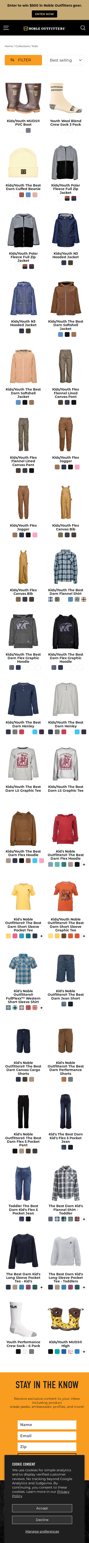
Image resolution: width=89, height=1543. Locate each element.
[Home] (44, 28)
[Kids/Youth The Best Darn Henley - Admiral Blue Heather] (28, 731)
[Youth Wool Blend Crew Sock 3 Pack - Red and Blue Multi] (63, 130)
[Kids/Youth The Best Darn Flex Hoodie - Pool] (35, 860)
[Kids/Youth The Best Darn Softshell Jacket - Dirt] (73, 334)
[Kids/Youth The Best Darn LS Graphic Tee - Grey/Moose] (15, 796)
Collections (22, 46)
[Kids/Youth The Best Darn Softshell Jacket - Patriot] (60, 334)
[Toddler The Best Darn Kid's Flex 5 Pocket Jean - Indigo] (28, 1219)
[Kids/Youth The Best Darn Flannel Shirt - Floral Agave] (77, 599)
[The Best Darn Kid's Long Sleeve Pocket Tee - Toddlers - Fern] (77, 1287)
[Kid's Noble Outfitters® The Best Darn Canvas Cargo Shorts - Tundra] (25, 1079)
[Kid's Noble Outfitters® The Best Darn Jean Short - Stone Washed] (63, 1004)
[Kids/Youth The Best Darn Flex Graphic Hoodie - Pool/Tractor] (25, 667)
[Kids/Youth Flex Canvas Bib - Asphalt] (67, 535)
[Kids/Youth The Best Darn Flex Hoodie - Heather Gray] (8, 860)
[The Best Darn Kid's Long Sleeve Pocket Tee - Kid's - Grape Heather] (28, 1287)
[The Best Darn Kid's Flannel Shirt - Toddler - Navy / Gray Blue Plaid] (57, 1219)
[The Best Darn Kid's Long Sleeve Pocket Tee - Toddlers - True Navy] (50, 1287)
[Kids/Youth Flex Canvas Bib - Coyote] (60, 535)
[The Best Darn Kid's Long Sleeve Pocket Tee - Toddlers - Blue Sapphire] (63, 1287)
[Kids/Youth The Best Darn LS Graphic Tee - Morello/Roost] (21, 796)
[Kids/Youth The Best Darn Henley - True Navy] (8, 731)
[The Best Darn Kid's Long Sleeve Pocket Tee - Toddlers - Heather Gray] (57, 1287)
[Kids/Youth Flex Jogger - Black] (70, 467)
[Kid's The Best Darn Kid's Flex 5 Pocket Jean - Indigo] (70, 1147)
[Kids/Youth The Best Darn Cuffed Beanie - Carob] (21, 194)
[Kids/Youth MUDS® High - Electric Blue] (57, 1351)
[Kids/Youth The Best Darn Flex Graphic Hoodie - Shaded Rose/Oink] (38, 667)
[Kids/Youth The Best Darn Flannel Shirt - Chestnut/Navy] (63, 599)
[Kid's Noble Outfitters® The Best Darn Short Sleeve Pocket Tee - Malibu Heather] (21, 936)
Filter (24, 60)
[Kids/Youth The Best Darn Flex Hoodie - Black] (21, 860)
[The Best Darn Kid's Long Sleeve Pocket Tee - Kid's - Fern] (35, 1287)
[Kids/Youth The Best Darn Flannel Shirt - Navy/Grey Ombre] (50, 599)
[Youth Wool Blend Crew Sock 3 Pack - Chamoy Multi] (70, 130)
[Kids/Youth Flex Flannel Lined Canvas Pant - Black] (73, 402)
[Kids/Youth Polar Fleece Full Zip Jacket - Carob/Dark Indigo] (67, 198)
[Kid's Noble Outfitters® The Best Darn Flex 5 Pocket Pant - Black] (15, 1151)
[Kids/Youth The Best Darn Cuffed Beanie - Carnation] (35, 194)
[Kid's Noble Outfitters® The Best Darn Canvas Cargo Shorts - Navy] (18, 1079)
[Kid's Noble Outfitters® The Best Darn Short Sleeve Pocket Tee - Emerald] (28, 936)
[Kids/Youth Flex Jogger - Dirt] (57, 467)
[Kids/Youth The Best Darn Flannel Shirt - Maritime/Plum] (70, 599)
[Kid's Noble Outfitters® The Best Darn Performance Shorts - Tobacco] (63, 1079)
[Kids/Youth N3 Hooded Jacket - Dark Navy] (63, 262)
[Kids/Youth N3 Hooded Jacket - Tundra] (70, 262)
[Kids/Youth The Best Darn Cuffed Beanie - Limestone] (15, 194)
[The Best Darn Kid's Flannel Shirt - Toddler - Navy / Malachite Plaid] (63, 1219)
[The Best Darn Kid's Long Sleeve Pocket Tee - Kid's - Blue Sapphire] (21, 1287)
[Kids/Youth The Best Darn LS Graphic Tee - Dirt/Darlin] (35, 796)
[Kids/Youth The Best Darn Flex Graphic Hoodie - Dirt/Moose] (31, 667)
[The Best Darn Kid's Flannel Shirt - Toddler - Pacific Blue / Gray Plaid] (50, 1219)
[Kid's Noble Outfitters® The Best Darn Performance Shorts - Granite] (70, 1079)
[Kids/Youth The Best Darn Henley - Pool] (35, 731)
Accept (42, 1508)
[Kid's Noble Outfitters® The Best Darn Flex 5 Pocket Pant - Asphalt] (35, 1151)
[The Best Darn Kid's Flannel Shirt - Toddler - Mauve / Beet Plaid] (77, 1219)
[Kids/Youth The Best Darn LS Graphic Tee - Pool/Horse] (28, 796)
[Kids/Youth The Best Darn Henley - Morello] (21, 731)
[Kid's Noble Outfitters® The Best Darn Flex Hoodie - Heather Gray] (70, 864)
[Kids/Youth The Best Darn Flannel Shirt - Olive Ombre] (57, 599)
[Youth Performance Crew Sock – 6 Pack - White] (25, 1351)
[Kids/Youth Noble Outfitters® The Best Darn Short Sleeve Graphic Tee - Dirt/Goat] (63, 936)
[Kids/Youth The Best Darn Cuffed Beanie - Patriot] (28, 194)
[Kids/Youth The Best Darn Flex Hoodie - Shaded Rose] (41, 860)
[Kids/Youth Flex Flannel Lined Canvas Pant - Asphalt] (67, 402)
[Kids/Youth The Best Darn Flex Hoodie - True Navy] (15, 860)
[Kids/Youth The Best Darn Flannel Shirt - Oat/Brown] (83, 599)
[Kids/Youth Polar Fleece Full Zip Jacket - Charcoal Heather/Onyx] (60, 198)
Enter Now (44, 14)
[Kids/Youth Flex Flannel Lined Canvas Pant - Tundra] (60, 402)
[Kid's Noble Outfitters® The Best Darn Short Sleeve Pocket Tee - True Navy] (35, 936)
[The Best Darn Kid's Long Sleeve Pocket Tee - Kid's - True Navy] (8, 1287)
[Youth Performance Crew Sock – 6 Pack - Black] (18, 1351)
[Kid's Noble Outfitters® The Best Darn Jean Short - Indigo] (70, 1004)
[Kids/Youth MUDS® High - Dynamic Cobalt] (63, 1351)
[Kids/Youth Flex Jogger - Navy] (63, 467)
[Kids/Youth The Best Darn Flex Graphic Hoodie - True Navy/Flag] (18, 667)
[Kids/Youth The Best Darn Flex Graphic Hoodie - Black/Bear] (11, 667)
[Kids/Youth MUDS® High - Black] (50, 1351)
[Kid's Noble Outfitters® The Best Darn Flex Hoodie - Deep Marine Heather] (63, 864)
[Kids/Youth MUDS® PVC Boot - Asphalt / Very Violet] (28, 130)
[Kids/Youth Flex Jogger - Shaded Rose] (77, 467)
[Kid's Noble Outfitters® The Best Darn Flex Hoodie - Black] (77, 864)
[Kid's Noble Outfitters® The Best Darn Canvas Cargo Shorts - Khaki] (31, 1079)
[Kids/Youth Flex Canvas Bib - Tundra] (73, 535)
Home (9, 46)
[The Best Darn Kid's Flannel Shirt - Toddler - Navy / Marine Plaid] (70, 1219)
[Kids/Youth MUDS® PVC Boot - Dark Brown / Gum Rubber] (21, 130)
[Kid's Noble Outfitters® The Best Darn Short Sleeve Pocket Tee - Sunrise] (8, 936)
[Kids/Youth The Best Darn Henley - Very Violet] (41, 731)
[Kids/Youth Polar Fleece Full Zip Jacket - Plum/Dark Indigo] (73, 198)
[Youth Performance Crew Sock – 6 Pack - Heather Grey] (31, 1351)
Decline (42, 1520)
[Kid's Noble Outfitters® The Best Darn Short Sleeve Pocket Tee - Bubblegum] (15, 936)
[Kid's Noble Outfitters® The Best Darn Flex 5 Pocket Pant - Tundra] (28, 1151)
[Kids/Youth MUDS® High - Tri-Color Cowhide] (70, 1351)
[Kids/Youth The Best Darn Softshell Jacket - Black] (67, 334)
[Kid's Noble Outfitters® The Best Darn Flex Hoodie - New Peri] (50, 864)
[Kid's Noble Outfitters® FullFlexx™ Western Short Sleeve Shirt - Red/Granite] (28, 1007)
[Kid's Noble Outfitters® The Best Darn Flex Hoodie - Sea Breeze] (57, 864)
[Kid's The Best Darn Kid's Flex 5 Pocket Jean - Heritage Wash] (63, 1147)
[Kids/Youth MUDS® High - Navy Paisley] (77, 1351)
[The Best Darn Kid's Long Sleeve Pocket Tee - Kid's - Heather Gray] (15, 1287)
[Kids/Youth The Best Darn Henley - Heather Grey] (15, 731)
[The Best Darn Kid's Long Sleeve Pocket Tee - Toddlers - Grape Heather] (70, 1287)
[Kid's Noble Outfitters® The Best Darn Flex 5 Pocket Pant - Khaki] (21, 1151)
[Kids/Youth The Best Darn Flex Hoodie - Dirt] (28, 860)
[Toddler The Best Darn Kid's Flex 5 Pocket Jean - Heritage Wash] (21, 1219)
